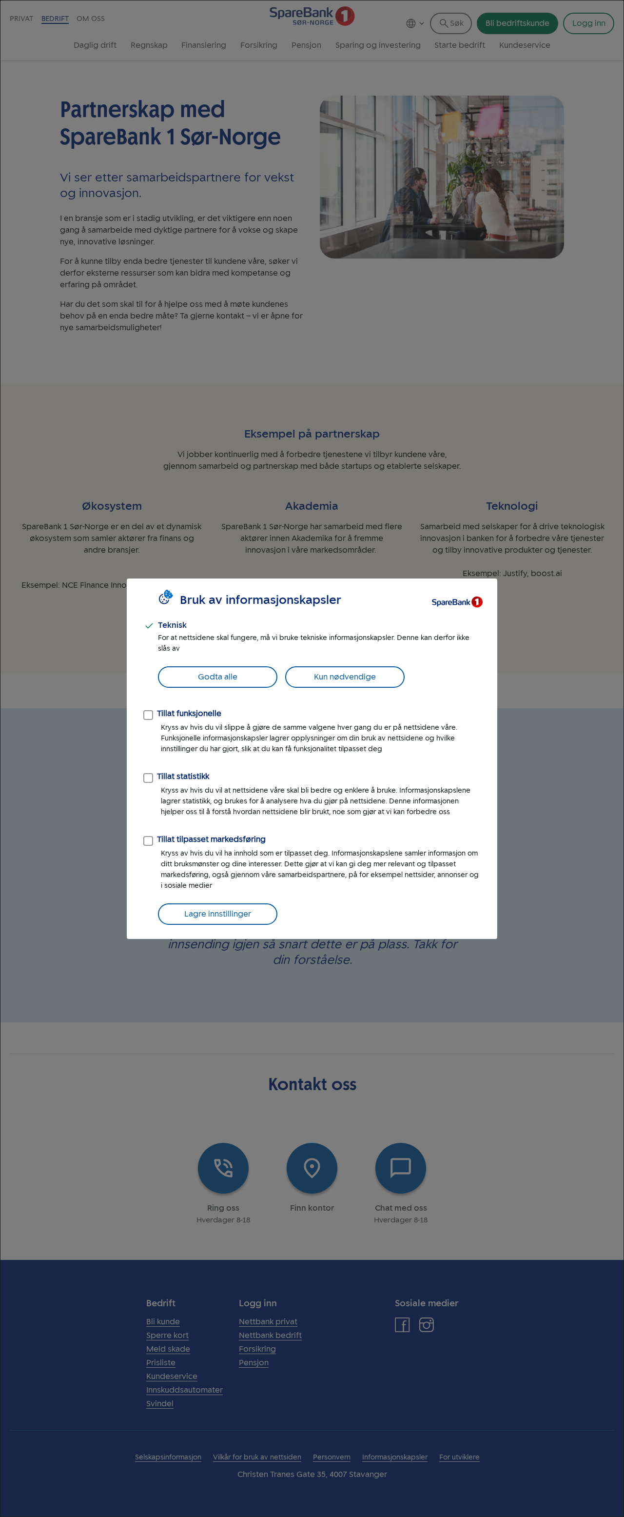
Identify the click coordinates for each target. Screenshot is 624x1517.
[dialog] (312, 758)
